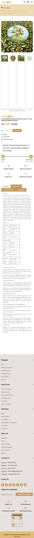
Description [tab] (6, 186)
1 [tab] (9, 110)
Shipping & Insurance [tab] (8, 190)
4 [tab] (15, 110)
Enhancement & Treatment (8, 423)
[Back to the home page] (2, 7)
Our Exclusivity (5, 450)
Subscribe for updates (24, 494)
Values (3, 441)
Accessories (7, 7)
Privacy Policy (5, 377)
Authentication (5, 392)
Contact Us (4, 429)
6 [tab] (18, 110)
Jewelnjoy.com (16, 534)
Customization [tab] (20, 190)
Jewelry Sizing (5, 416)
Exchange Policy (5, 374)
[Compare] (4, 134)
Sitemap (3, 380)
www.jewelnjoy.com (14, 474)
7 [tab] (20, 110)
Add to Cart (17, 130)
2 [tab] (11, 110)
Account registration (6, 395)
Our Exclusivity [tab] (16, 186)
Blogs (2, 414)
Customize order (5, 398)
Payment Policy (5, 370)
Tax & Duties (4, 420)
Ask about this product (8, 139)
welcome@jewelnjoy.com (14, 471)
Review (3, 453)
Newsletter (4, 426)
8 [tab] (22, 110)
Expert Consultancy (6, 389)
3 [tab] (13, 110)
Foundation (4, 438)
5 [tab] (17, 110)
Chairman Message (6, 447)
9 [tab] (24, 110)
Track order (4, 401)
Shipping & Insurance (7, 368)
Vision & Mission (5, 444)
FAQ (2, 364)
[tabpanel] (5, 82)
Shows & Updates (6, 404)
